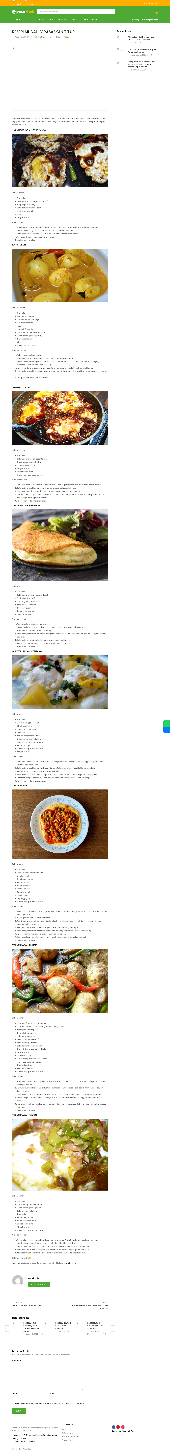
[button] (155, 11)
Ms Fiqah (42, 37)
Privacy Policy (68, 1440)
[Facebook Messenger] (166, 730)
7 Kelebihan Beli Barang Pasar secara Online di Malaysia (141, 38)
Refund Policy (68, 1433)
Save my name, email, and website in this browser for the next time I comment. (50, 1403)
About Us (62, 19)
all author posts (39, 1284)
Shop (51, 19)
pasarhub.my (70, 1263)
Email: (52, 1393)
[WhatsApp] (166, 723)
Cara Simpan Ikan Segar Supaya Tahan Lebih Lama (142, 50)
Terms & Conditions (70, 1436)
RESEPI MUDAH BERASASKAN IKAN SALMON (95, 1326)
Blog (94, 19)
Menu (17, 20)
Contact (75, 19)
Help (86, 19)
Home (41, 19)
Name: (15, 1393)
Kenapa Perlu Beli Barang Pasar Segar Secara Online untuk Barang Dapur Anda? (142, 64)
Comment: (17, 1360)
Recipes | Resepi (63, 37)
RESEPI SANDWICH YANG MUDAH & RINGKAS (63, 1326)
